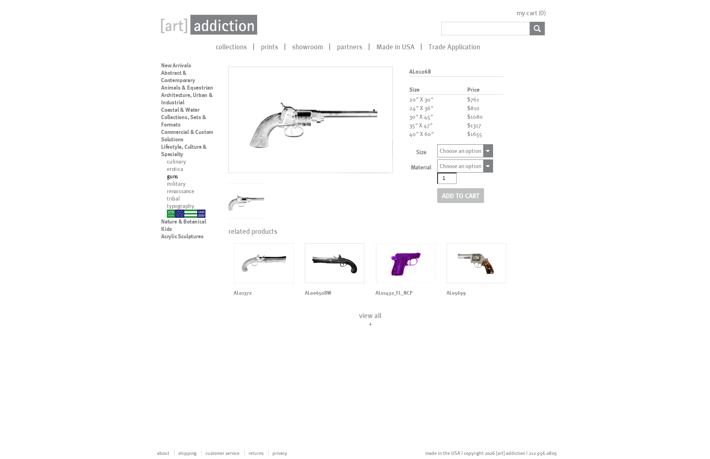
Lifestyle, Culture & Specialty (184, 150)
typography (180, 205)
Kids (166, 229)
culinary (176, 161)
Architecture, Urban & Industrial (187, 99)
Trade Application (454, 46)
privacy (279, 453)
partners (349, 46)
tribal (173, 198)
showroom (307, 46)
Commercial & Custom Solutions (187, 136)
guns (172, 176)
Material (421, 167)
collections (231, 46)
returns (256, 453)
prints (269, 46)
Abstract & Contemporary (178, 76)
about (163, 453)
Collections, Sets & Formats (183, 121)
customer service (222, 453)
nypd (173, 213)
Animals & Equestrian (187, 87)
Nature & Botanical (183, 221)
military (176, 183)
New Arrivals (176, 65)
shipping (187, 453)
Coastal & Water (180, 109)
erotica (175, 168)
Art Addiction (207, 24)
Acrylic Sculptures (182, 236)
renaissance (180, 190)
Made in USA (395, 46)
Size (421, 151)
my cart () (531, 12)
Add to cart (460, 195)
